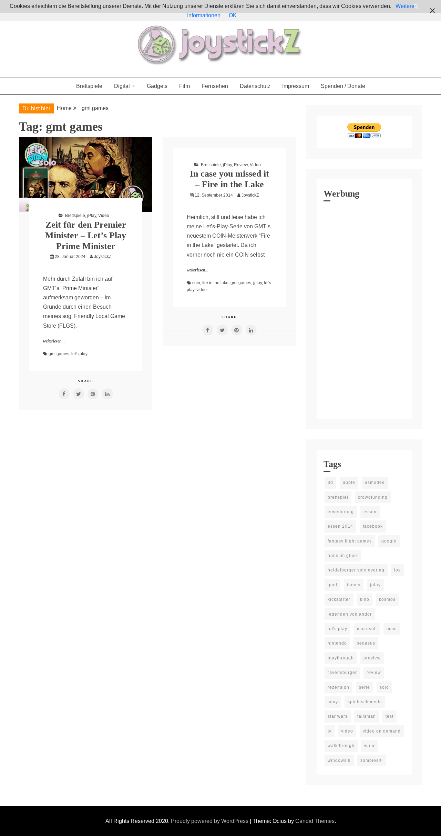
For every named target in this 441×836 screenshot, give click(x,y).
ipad (332, 585)
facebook (373, 526)
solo (384, 687)
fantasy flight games (350, 541)
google (389, 541)
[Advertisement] (364, 308)
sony (333, 701)
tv (329, 731)
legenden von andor (350, 614)
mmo (392, 628)
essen (370, 511)
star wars (338, 716)
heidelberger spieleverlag (356, 570)
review (374, 672)
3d (330, 482)
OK (233, 15)
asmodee (375, 482)
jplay (257, 282)
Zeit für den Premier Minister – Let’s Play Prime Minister (85, 235)
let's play (79, 353)
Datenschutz (255, 86)
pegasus (366, 643)
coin (196, 282)
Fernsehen (215, 86)
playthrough (341, 658)
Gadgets (157, 86)
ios (397, 570)
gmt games (59, 353)
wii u (369, 745)
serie (364, 687)
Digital (122, 86)
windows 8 (339, 760)
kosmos (387, 599)
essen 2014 (340, 526)
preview (372, 658)
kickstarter (339, 599)
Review (241, 164)
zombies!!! (371, 760)
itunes (353, 585)
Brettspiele (89, 86)
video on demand (382, 731)
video (201, 289)
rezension (338, 687)
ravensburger (342, 672)
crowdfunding (373, 497)
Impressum (295, 86)
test (389, 716)
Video (103, 215)
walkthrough (341, 745)
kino (364, 599)
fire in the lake (215, 282)
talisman (366, 716)
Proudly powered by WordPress (210, 821)
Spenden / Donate (343, 86)
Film (184, 86)
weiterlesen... (54, 341)
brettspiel (338, 497)
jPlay (91, 215)
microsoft (367, 628)
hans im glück (343, 555)
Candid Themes (315, 821)
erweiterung (341, 511)
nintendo (337, 643)
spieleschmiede (365, 701)
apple (349, 482)
